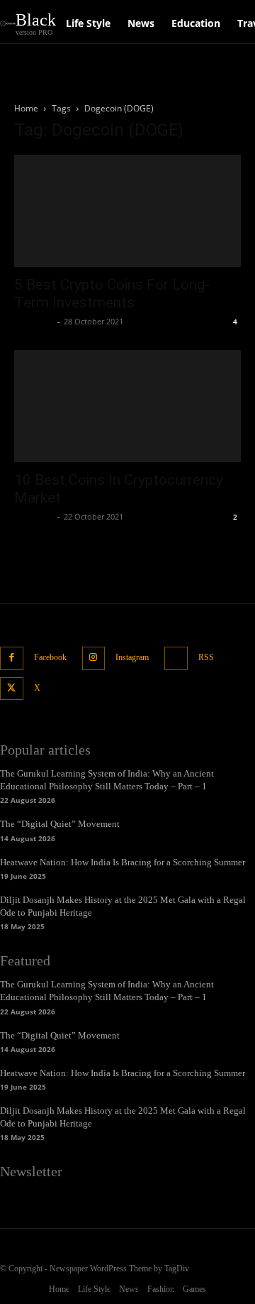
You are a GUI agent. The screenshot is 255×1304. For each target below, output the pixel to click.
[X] (11, 689)
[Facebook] (11, 658)
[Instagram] (94, 658)
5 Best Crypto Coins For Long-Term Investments (112, 293)
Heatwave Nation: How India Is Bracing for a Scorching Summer (122, 862)
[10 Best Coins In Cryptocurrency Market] (127, 406)
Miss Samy (34, 321)
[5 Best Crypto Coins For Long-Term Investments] (127, 211)
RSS (206, 657)
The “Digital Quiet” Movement (60, 823)
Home (26, 108)
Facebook (50, 657)
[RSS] (176, 658)
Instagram (132, 657)
